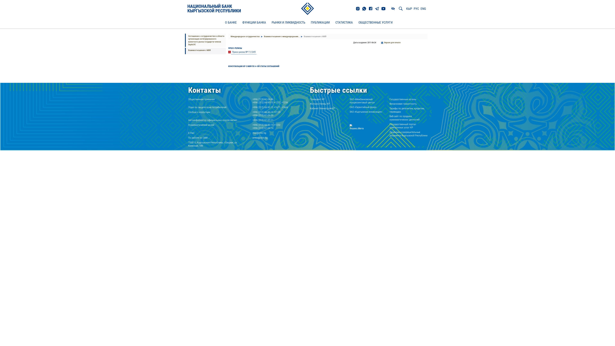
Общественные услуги (375, 22)
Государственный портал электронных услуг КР (403, 126)
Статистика (344, 22)
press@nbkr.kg (260, 137)
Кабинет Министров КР (322, 108)
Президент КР (317, 99)
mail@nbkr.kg (259, 132)
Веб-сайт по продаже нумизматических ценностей (405, 118)
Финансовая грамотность (403, 103)
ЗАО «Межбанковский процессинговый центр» (362, 101)
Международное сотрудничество (245, 36)
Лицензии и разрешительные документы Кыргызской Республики (408, 134)
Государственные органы (403, 99)
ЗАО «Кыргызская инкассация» (366, 111)
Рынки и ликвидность (288, 22)
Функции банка (254, 22)
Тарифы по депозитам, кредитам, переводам (407, 110)
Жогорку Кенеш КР (320, 103)
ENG (423, 8)
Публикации (320, 22)
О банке (231, 22)
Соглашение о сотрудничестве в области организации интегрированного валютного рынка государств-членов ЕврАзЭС (206, 40)
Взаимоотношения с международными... (281, 36)
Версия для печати (392, 42)
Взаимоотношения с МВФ (199, 50)
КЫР (409, 8)
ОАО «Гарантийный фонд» (363, 107)
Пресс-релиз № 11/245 (244, 52)
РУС (416, 8)
